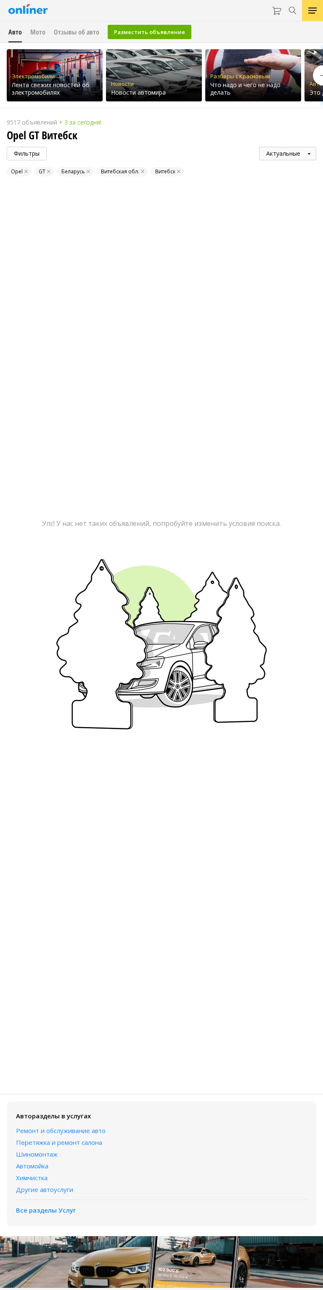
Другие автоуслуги (44, 1189)
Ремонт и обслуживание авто (61, 1130)
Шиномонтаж (37, 1154)
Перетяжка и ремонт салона (59, 1142)
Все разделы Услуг (46, 1210)
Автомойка (32, 1166)
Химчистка (32, 1177)
